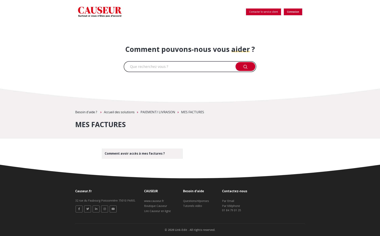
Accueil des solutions (119, 112)
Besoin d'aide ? (86, 112)
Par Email (228, 201)
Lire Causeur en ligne (157, 211)
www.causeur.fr (154, 201)
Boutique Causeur (155, 206)
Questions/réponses (196, 201)
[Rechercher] (246, 66)
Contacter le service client (263, 11)
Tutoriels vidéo (192, 206)
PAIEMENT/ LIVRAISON (158, 112)
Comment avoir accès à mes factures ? (135, 153)
